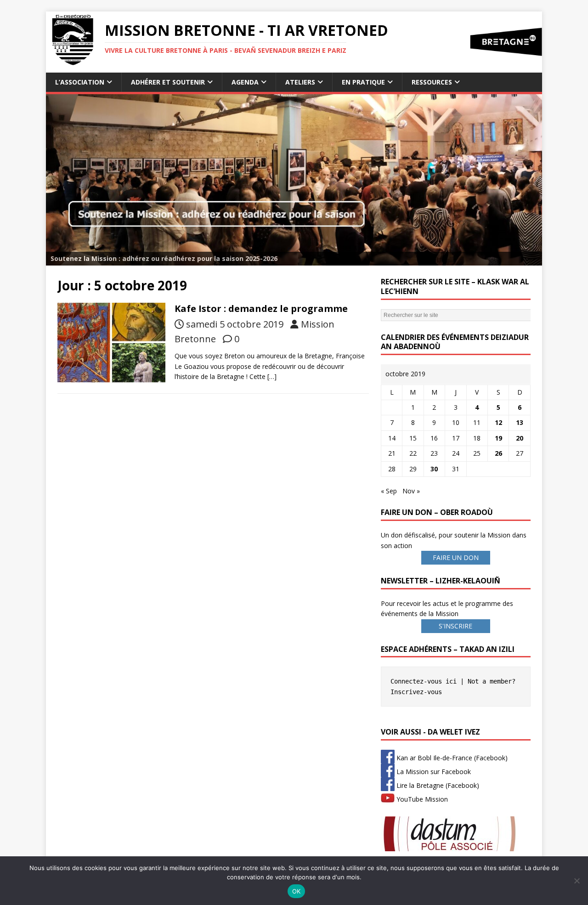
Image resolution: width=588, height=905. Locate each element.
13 (519, 422)
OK (296, 891)
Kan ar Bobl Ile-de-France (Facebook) (451, 757)
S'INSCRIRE (455, 626)
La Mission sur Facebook (433, 771)
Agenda (245, 82)
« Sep (389, 490)
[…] (272, 376)
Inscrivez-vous (416, 692)
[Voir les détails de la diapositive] (294, 180)
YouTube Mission (421, 799)
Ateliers (300, 82)
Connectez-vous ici (423, 681)
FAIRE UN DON (456, 557)
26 (498, 453)
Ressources (432, 82)
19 (498, 438)
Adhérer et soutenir (168, 82)
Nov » (411, 490)
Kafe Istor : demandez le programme (261, 308)
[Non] (576, 880)
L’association (79, 82)
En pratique (363, 82)
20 (519, 438)
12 (498, 422)
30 (434, 468)
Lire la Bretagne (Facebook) (437, 785)
